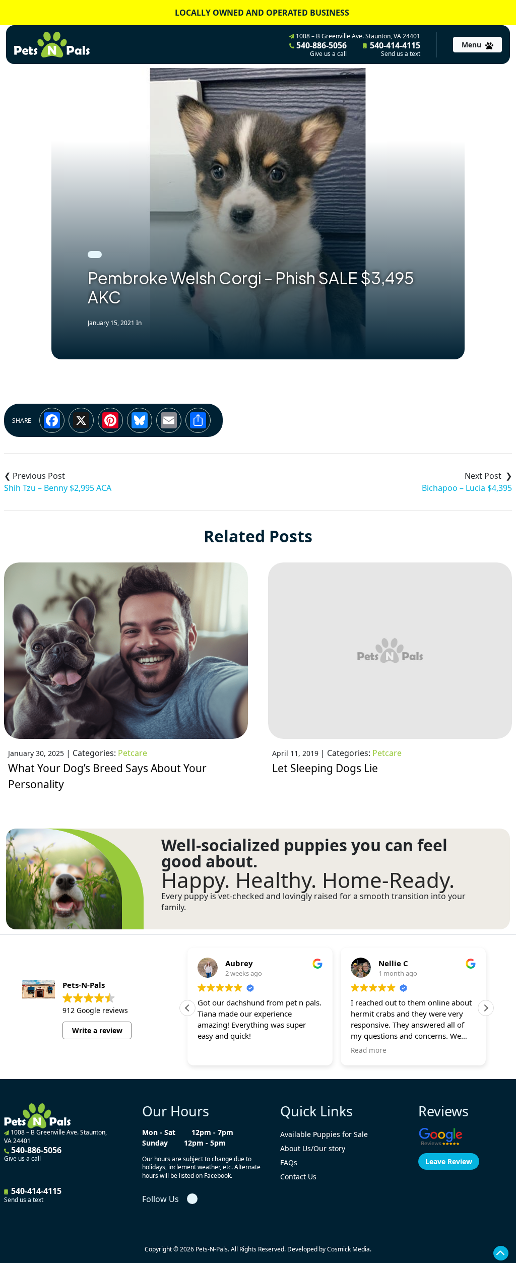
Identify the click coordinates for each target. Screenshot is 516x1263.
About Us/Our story (312, 1148)
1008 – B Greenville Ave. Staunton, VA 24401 (357, 36)
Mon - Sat (158, 1132)
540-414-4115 (394, 49)
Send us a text (400, 53)
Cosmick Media (348, 1249)
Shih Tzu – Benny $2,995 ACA (57, 487)
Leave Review (448, 1161)
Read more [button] (368, 1050)
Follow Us (160, 1199)
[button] (485, 1008)
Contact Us (298, 1176)
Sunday (155, 1143)
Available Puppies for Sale (324, 1134)
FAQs (288, 1162)
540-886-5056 (320, 49)
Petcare (132, 753)
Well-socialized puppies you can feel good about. (304, 853)
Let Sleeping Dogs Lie (325, 768)
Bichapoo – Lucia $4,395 (467, 487)
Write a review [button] (97, 1030)
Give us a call (328, 53)
